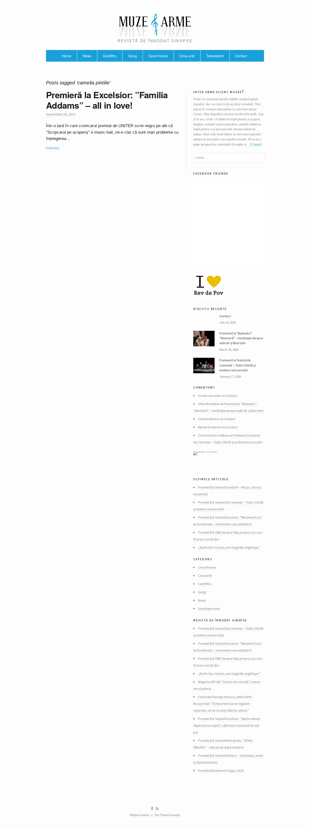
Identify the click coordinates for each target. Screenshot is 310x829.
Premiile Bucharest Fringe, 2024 (220, 770)
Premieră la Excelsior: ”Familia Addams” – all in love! (107, 99)
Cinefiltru (109, 55)
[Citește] (256, 144)
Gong (132, 55)
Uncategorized (209, 608)
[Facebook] (152, 809)
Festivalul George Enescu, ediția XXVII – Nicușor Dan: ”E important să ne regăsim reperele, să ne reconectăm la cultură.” (223, 704)
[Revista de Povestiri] (228, 285)
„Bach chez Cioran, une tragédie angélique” (229, 547)
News (87, 55)
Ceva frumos (158, 55)
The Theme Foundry (167, 815)
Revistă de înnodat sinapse (220, 620)
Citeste (52, 148)
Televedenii (215, 55)
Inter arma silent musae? (218, 91)
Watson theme (139, 815)
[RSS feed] (157, 809)
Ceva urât (186, 55)
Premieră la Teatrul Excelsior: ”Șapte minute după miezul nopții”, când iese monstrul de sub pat (226, 725)
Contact (241, 55)
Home (66, 55)
